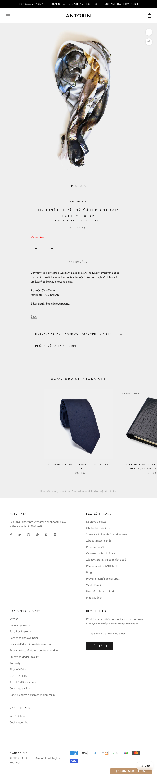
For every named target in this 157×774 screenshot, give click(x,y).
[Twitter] (19, 534)
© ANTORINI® (19, 753)
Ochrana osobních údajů (100, 553)
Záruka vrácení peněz (98, 541)
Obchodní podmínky (98, 528)
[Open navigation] (8, 15)
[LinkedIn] (55, 534)
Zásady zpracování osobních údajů (106, 560)
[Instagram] (28, 534)
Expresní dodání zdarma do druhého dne (34, 650)
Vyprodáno (78, 261)
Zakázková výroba (20, 631)
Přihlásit (100, 646)
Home (43, 491)
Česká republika (19, 722)
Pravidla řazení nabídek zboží (103, 579)
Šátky (34, 317)
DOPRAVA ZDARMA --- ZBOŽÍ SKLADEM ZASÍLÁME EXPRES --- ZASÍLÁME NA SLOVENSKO (78, 4)
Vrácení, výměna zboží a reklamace (106, 534)
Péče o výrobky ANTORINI (56, 346)
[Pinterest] (37, 534)
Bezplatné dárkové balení (24, 638)
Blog (89, 572)
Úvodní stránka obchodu (100, 591)
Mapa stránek (94, 598)
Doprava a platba (96, 522)
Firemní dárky (18, 669)
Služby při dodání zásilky (24, 657)
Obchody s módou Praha (63, 491)
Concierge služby (20, 688)
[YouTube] (46, 534)
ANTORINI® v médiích (23, 682)
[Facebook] (11, 534)
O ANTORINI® (18, 676)
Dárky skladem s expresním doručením (33, 695)
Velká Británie (18, 716)
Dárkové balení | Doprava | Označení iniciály (73, 334)
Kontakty (15, 663)
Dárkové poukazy (20, 625)
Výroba (14, 619)
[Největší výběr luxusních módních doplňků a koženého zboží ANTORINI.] (79, 16)
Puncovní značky (96, 547)
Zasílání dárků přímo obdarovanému (31, 644)
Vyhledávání (93, 585)
